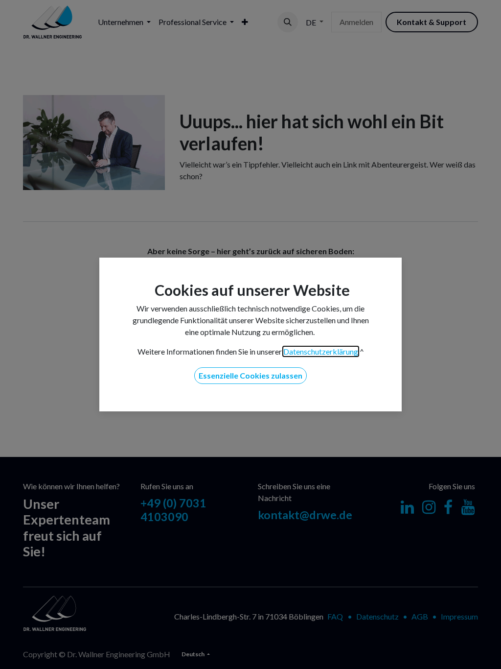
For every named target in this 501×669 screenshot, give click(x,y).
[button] (250, 375)
